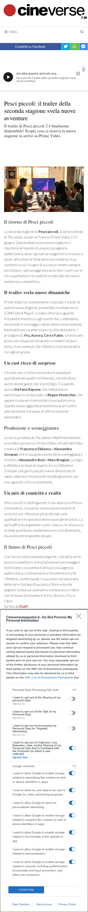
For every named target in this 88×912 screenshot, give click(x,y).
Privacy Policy (67, 904)
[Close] (80, 617)
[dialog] (44, 761)
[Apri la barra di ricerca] (82, 32)
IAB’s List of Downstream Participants (49, 677)
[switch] (72, 699)
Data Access (44, 904)
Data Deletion (21, 904)
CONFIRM (26, 889)
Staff (23, 606)
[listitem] (44, 690)
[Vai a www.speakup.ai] (83, 69)
